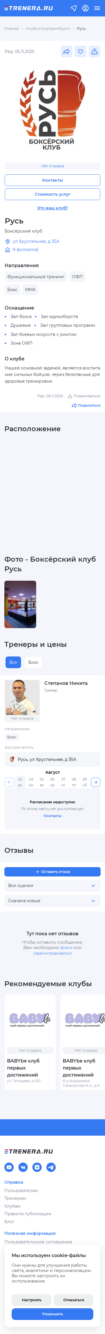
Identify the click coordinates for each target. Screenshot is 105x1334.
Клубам (12, 1206)
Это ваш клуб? (52, 208)
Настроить (31, 1300)
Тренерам (15, 1198)
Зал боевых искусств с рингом (43, 334)
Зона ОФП (21, 343)
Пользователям (21, 1190)
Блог (9, 1221)
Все (13, 662)
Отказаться (73, 1300)
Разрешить (52, 1314)
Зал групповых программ (67, 325)
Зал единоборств (59, 316)
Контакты (52, 180)
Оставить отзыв (55, 871)
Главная (11, 28)
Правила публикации (27, 1213)
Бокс (33, 662)
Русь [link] (81, 28)
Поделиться (89, 405)
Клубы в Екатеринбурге (47, 28)
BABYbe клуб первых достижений (23, 1068)
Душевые (20, 325)
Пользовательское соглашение (38, 1241)
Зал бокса (21, 316)
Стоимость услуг (53, 194)
